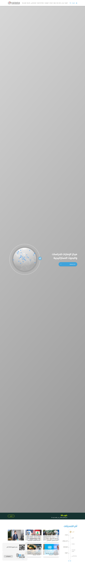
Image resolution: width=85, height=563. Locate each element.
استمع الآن (8, 556)
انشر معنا (28, 3)
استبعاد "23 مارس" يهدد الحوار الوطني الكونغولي (52, 539)
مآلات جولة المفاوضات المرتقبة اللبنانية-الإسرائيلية (34, 539)
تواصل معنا (24, 3)
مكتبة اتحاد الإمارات (40, 3)
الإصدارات (51, 3)
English (73, 3)
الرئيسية (66, 3)
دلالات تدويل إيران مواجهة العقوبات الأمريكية (52, 554)
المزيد (11, 516)
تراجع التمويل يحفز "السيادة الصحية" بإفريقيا (33, 554)
